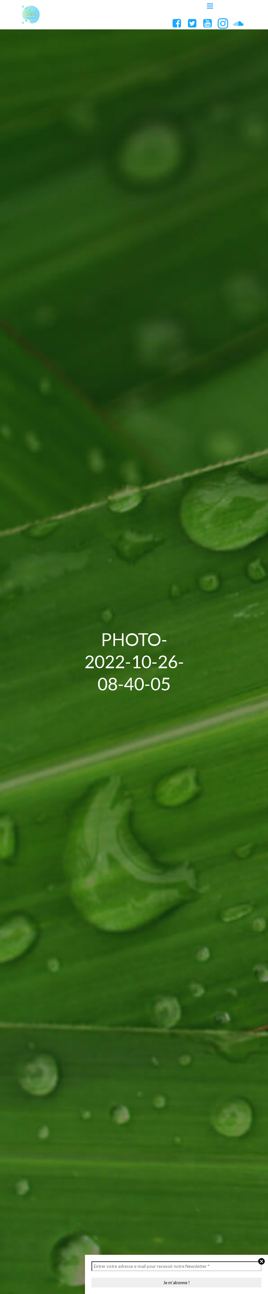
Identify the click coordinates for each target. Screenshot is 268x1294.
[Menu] (210, 6)
